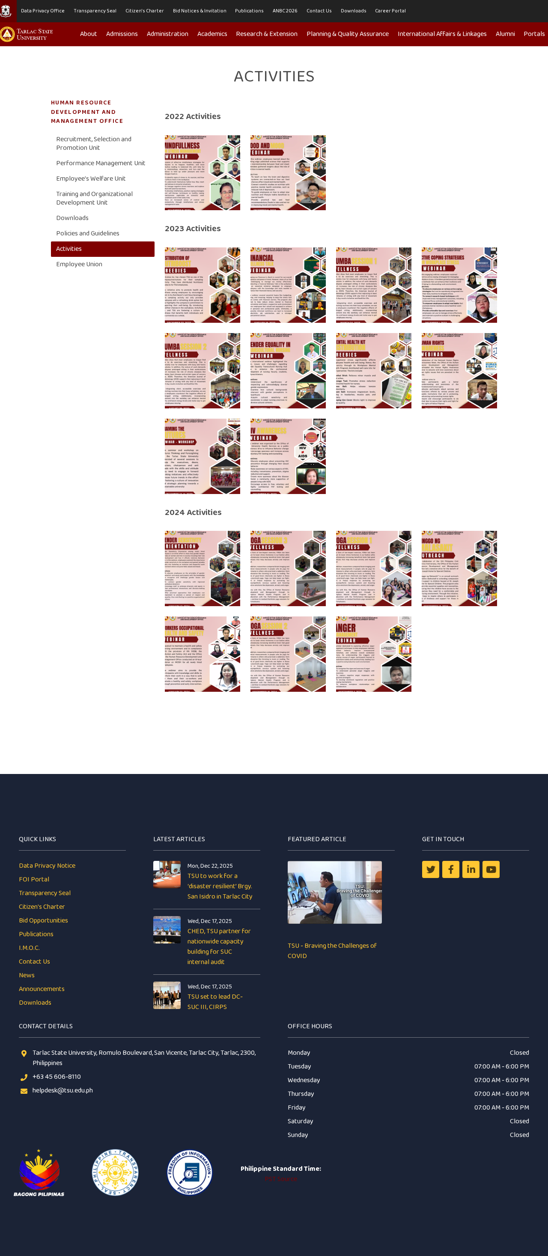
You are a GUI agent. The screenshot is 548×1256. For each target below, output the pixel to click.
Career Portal (390, 11)
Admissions (122, 34)
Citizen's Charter (144, 11)
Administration (167, 34)
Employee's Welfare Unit (91, 178)
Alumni (505, 34)
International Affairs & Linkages (442, 34)
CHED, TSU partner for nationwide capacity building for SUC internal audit (219, 946)
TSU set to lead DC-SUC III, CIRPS (215, 1001)
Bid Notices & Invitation (199, 11)
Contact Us (319, 11)
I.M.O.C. (29, 948)
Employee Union (79, 264)
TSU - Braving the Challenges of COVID (332, 951)
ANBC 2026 (285, 11)
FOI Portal (34, 879)
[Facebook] (450, 869)
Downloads (353, 11)
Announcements (42, 989)
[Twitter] (430, 869)
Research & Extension (267, 34)
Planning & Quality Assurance (348, 34)
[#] (491, 869)
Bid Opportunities (43, 920)
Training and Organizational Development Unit (94, 198)
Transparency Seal (95, 11)
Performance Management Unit (101, 163)
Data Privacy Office (43, 11)
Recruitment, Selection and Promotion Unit (93, 143)
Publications (249, 11)
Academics (212, 34)
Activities (69, 249)
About (88, 34)
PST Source (281, 1179)
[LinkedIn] (471, 869)
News (27, 975)
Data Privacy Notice (47, 865)
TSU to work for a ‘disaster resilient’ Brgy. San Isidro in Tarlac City (220, 886)
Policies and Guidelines (87, 233)
